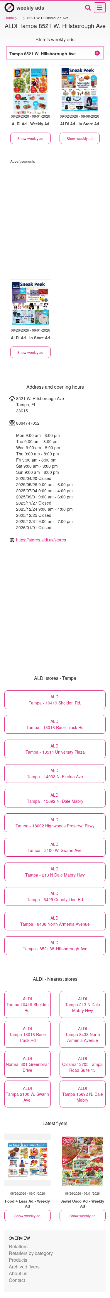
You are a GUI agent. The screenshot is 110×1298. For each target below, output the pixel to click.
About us (18, 1273)
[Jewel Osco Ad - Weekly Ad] (83, 1160)
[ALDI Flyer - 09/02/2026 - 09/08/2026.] (80, 89)
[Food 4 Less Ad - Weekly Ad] (27, 1160)
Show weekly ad (30, 138)
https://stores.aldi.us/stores (41, 540)
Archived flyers (24, 1266)
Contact (17, 1280)
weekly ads (30, 7)
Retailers (18, 1246)
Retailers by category (31, 1253)
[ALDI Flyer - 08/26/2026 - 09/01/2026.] (30, 89)
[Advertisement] (55, 218)
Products (18, 1259)
